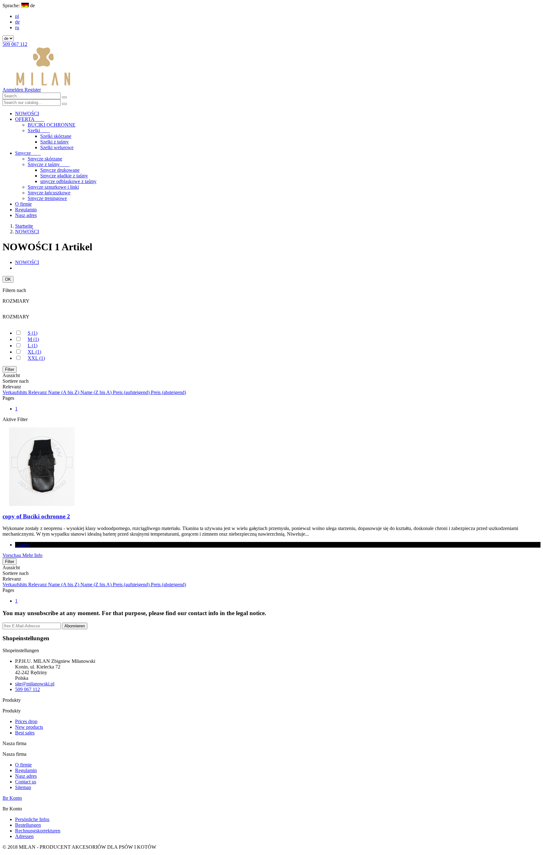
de (17, 21)
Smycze (28, 153)
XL (34, 351)
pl (17, 16)
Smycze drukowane (60, 170)
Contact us (25, 781)
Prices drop (26, 721)
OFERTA (29, 119)
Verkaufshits (15, 392)
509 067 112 (15, 44)
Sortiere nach (16, 381)
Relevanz (38, 392)
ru (17, 27)
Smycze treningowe (47, 198)
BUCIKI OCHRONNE (51, 124)
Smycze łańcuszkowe (49, 192)
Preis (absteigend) (168, 392)
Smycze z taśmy (49, 164)
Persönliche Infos (32, 819)
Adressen (24, 836)
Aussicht (11, 375)
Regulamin (26, 209)
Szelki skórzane (55, 136)
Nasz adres (26, 215)
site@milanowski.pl (34, 683)
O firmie (23, 204)
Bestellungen (28, 825)
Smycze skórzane (45, 158)
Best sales (25, 732)
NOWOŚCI (27, 113)
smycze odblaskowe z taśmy (68, 181)
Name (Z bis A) (96, 392)
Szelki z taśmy (54, 141)
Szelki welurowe (57, 147)
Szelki (39, 130)
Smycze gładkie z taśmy (64, 175)
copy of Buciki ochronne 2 (36, 516)
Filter (9, 369)
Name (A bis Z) (64, 392)
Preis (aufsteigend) (132, 392)
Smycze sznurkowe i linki (53, 187)
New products (29, 727)
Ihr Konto (12, 798)
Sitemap (23, 787)
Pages (8, 398)
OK (8, 279)
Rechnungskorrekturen (37, 830)
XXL (36, 358)
